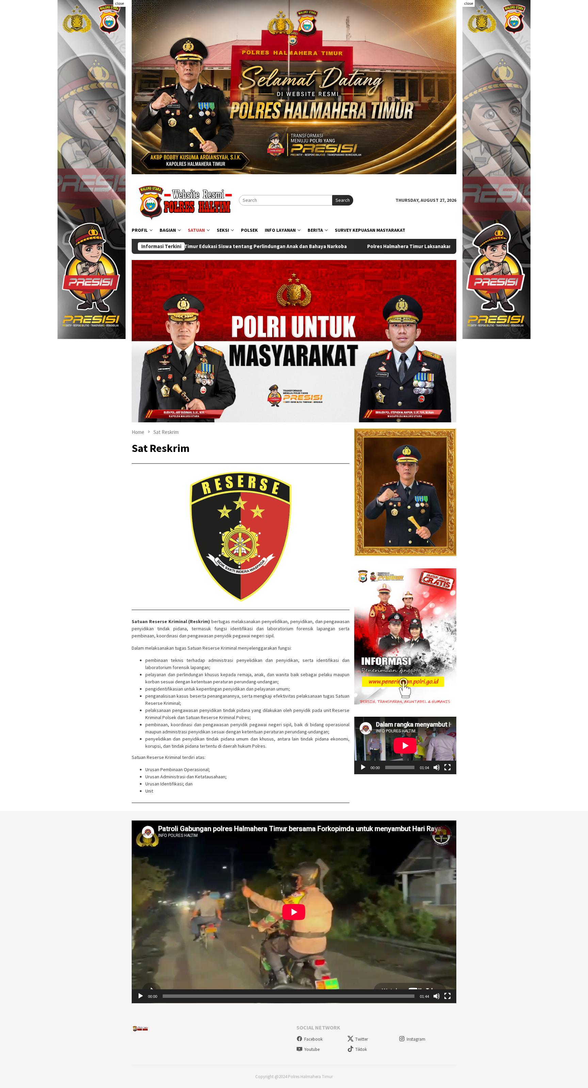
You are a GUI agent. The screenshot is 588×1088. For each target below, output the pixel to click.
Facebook (313, 1039)
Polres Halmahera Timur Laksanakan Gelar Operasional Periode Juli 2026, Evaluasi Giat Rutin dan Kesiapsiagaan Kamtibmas (391, 246)
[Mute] (436, 767)
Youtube (312, 1049)
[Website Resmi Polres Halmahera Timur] (185, 200)
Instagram (416, 1039)
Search (343, 200)
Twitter (361, 1039)
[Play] (363, 767)
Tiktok (361, 1049)
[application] (405, 745)
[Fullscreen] (447, 767)
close (119, 3)
